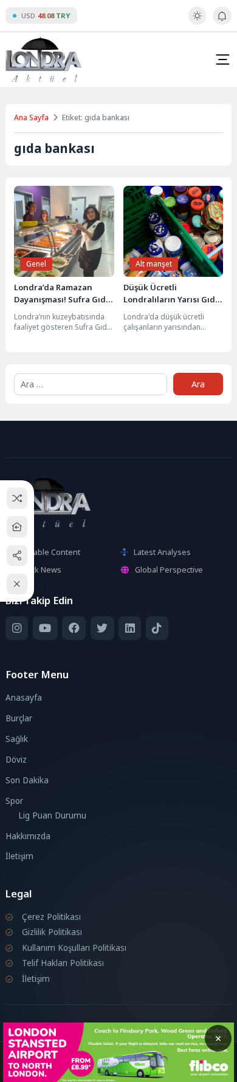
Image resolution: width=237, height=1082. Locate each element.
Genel (36, 264)
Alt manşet (154, 264)
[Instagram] (16, 628)
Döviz (16, 759)
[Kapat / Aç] (17, 584)
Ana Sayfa (31, 117)
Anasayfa (23, 697)
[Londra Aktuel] (43, 59)
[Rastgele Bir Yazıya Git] (17, 498)
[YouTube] (45, 628)
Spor (14, 800)
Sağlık (16, 738)
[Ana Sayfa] (17, 526)
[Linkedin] (129, 628)
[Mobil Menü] (222, 59)
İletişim (19, 856)
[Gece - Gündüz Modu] (197, 21)
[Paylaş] (17, 555)
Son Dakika (27, 780)
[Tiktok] (157, 628)
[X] (102, 628)
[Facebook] (74, 628)
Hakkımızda (27, 836)
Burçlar (18, 718)
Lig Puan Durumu (52, 815)
